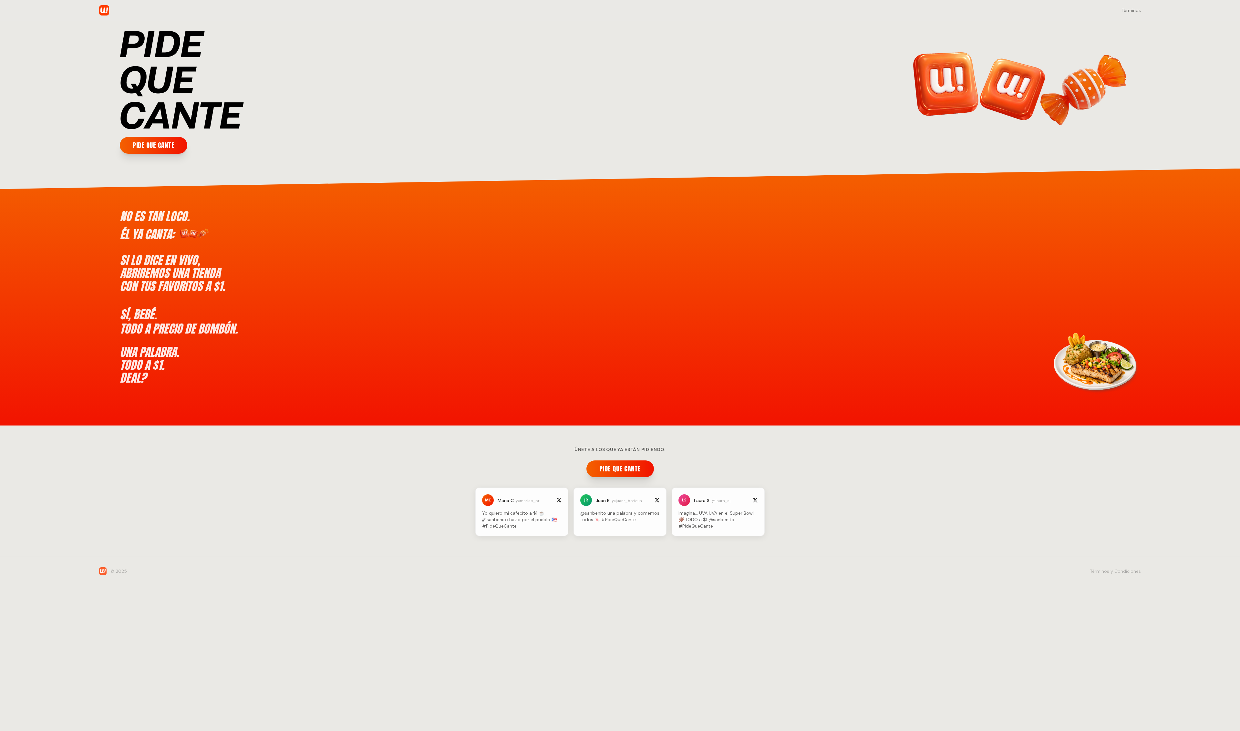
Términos (1131, 10)
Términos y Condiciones (1115, 571)
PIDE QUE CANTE (153, 145)
